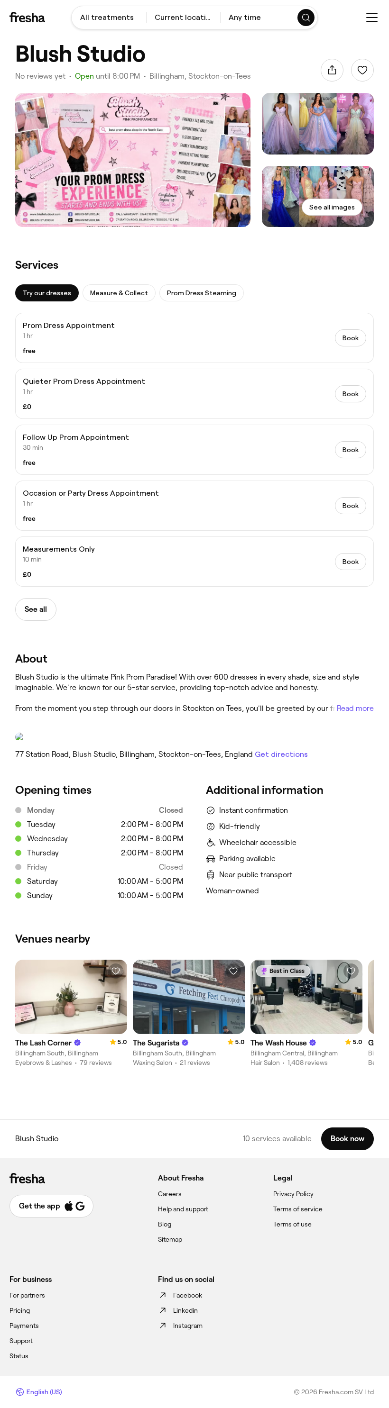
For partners (27, 1295)
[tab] (47, 292)
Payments (24, 1325)
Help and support (183, 1209)
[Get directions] (194, 737)
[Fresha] (27, 17)
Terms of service (298, 1209)
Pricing (19, 1310)
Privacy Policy (293, 1194)
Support (21, 1340)
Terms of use (292, 1224)
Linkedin (185, 1310)
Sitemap (170, 1239)
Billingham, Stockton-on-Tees (200, 76)
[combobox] (109, 17)
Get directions (281, 754)
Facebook (187, 1295)
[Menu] (372, 17)
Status (18, 1356)
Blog (164, 1224)
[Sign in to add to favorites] (362, 70)
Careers (170, 1194)
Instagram (188, 1325)
